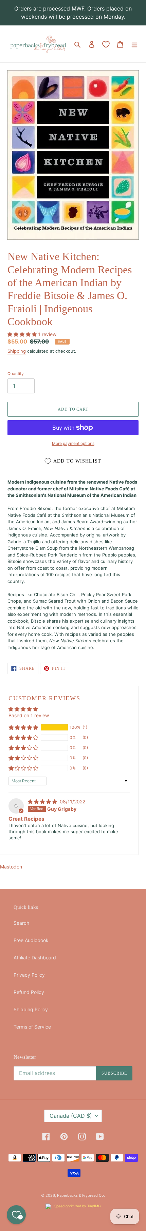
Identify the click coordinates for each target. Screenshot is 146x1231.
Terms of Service (32, 1027)
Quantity (15, 373)
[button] (22, 334)
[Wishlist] (106, 44)
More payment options (73, 443)
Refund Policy (29, 992)
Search (21, 923)
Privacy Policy (29, 975)
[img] (43, 801)
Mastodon (11, 866)
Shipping (16, 351)
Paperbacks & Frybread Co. (81, 1195)
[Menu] (134, 44)
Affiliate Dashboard (35, 957)
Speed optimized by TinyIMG (77, 1206)
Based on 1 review (28, 715)
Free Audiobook (31, 940)
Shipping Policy (31, 1009)
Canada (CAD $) (71, 1115)
